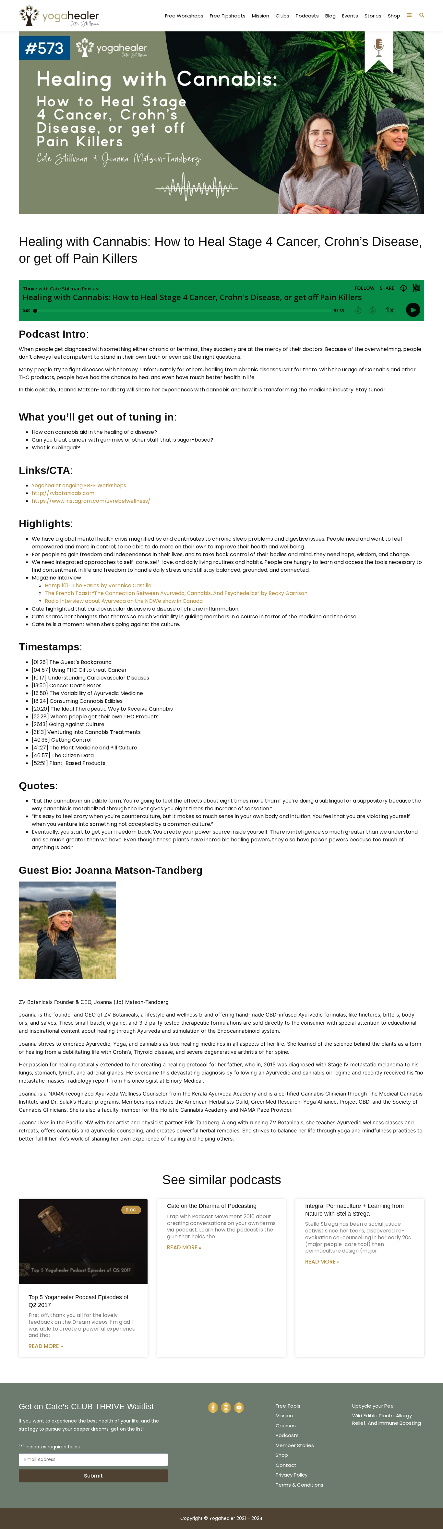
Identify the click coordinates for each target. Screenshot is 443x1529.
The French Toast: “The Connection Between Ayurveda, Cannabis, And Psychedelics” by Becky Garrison (176, 593)
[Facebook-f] (213, 1407)
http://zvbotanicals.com (63, 493)
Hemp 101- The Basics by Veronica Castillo (98, 585)
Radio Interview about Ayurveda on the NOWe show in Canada (124, 601)
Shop (394, 16)
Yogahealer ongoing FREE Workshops (79, 485)
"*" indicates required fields (49, 1447)
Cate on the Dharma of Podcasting (212, 1206)
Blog (330, 16)
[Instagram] (226, 1407)
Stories (373, 16)
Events (350, 16)
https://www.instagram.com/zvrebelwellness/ (91, 501)
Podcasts (307, 16)
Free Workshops (184, 16)
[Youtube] (239, 1407)
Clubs (282, 16)
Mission (260, 16)
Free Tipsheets (227, 16)
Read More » (46, 1346)
